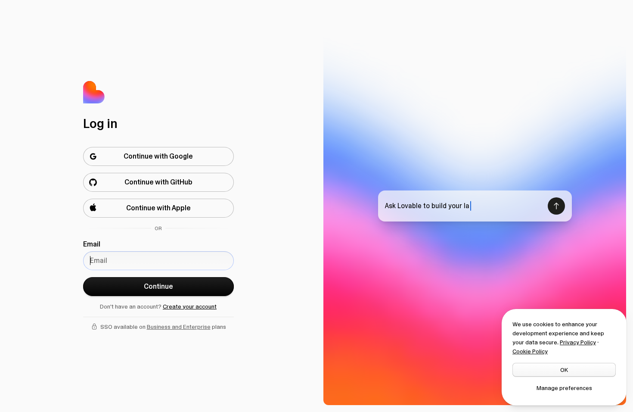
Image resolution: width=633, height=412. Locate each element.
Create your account (190, 306)
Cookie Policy (530, 351)
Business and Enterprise (179, 327)
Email (91, 244)
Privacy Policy (578, 342)
